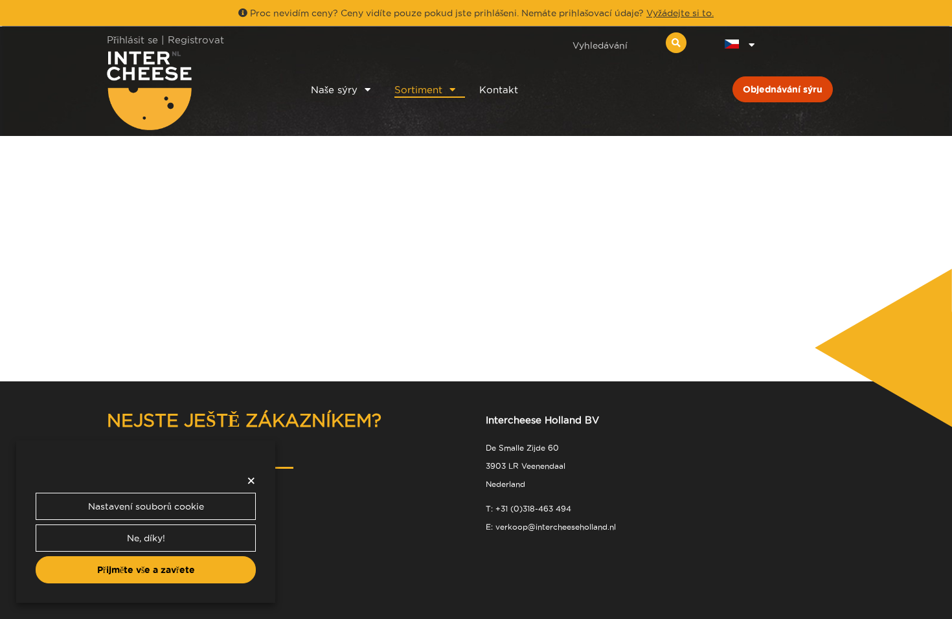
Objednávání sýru (782, 89)
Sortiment (418, 89)
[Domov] (192, 90)
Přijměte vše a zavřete (146, 570)
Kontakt (498, 89)
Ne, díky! (146, 538)
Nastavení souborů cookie (146, 506)
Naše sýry (334, 89)
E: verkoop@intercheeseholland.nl (551, 527)
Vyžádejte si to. (680, 13)
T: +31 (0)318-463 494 (528, 508)
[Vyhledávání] (676, 42)
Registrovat (196, 39)
